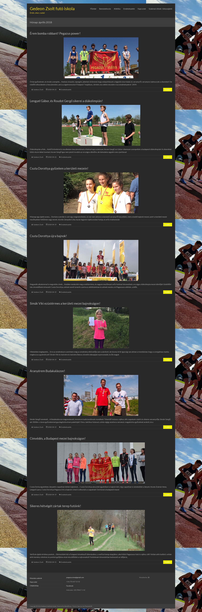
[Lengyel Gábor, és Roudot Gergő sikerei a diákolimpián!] (101, 106)
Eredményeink (129, 9)
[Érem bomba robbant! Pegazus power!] (101, 38)
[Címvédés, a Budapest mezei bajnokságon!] (101, 443)
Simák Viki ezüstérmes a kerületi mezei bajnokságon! (65, 303)
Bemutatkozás (105, 9)
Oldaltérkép (34, 586)
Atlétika (117, 9)
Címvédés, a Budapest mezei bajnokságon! (58, 438)
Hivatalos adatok (36, 578)
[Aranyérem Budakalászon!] (101, 376)
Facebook (69, 586)
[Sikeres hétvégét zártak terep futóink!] (101, 511)
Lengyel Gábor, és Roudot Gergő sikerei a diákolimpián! (66, 101)
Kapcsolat (142, 9)
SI (149, 577)
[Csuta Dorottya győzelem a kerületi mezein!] (101, 173)
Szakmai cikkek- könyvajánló (160, 9)
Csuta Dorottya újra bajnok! (48, 236)
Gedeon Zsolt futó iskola (52, 8)
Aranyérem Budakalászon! (47, 371)
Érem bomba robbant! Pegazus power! (55, 33)
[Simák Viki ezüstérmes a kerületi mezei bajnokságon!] (101, 308)
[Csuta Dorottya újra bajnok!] (101, 241)
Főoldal (93, 9)
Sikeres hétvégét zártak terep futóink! (55, 506)
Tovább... (167, 90)
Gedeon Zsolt (38, 90)
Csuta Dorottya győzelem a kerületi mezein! (59, 168)
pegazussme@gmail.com (75, 577)
